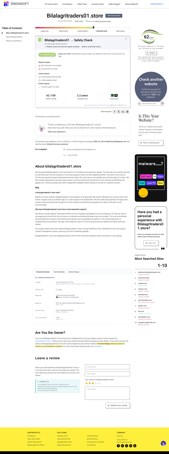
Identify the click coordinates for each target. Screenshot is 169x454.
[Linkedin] (134, 445)
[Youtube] (126, 445)
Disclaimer (98, 346)
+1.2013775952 (72, 155)
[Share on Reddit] (127, 111)
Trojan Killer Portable (33, 439)
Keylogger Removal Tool (64, 442)
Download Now (156, 4)
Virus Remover (91, 445)
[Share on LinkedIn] (123, 111)
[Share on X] (118, 111)
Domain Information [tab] (43, 272)
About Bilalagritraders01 (14, 37)
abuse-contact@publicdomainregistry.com (81, 149)
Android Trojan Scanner (34, 442)
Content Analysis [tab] (73, 272)
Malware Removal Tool (64, 445)
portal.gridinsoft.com (43, 341)
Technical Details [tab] (59, 272)
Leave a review (79, 21)
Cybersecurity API (62, 436)
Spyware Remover (92, 439)
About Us (119, 436)
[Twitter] (122, 445)
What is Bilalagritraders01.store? (17, 33)
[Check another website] (162, 103)
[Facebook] (118, 445)
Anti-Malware (31, 436)
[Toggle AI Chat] (163, 443)
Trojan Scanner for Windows (95, 442)
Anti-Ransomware (92, 436)
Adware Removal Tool (63, 439)
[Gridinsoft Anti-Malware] (151, 178)
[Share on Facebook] (114, 111)
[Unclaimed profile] (126, 39)
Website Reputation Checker (103, 21)
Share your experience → (14, 41)
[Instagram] (130, 445)
